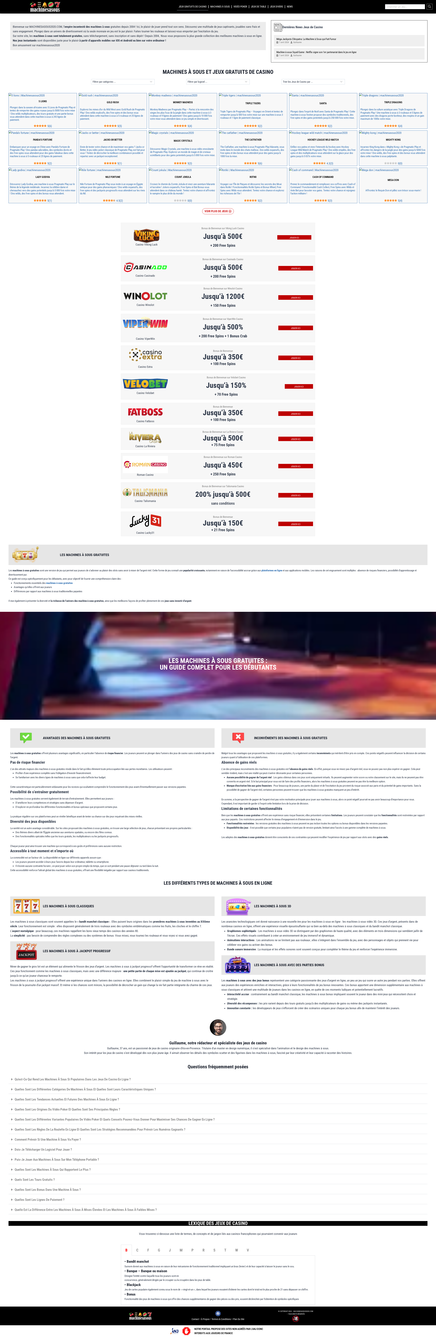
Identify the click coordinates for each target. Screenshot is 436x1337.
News (290, 6)
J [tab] (170, 1250)
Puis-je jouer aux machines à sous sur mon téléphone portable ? (57, 1160)
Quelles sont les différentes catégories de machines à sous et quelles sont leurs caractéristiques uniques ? (85, 1089)
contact (195, 1319)
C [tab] (137, 1250)
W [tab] (236, 1250)
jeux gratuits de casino (193, 6)
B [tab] (126, 1250)
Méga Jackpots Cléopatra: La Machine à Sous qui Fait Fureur (306, 39)
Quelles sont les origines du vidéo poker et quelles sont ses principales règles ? (67, 1109)
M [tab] (181, 1250)
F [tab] (148, 1250)
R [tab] (204, 1250)
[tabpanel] (218, 1280)
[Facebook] (218, 1313)
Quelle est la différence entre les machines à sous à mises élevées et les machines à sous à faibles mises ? (86, 1210)
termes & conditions (221, 1319)
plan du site (238, 1319)
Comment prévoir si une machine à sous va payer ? (48, 1139)
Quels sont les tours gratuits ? (35, 1180)
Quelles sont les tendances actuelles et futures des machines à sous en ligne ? (67, 1099)
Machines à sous (220, 6)
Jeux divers (276, 6)
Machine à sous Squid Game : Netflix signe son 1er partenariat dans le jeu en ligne (316, 52)
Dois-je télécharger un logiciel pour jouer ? (43, 1149)
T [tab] (225, 1250)
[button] (218, 211)
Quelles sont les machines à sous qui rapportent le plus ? (53, 1170)
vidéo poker (240, 6)
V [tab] (248, 1250)
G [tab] (159, 1250)
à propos (205, 1319)
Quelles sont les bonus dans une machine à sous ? (48, 1190)
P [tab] (192, 1250)
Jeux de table (258, 6)
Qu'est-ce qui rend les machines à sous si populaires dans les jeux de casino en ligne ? (73, 1079)
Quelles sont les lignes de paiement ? (39, 1200)
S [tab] (214, 1250)
